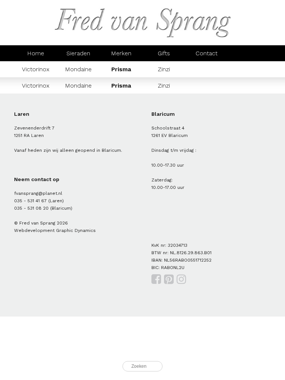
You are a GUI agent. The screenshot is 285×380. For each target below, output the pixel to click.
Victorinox (35, 69)
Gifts (164, 53)
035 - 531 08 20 (31, 208)
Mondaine (78, 69)
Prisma (121, 69)
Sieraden (78, 53)
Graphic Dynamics (76, 230)
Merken (121, 53)
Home (35, 53)
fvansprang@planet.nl (38, 193)
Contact (206, 53)
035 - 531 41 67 (30, 200)
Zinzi (164, 69)
